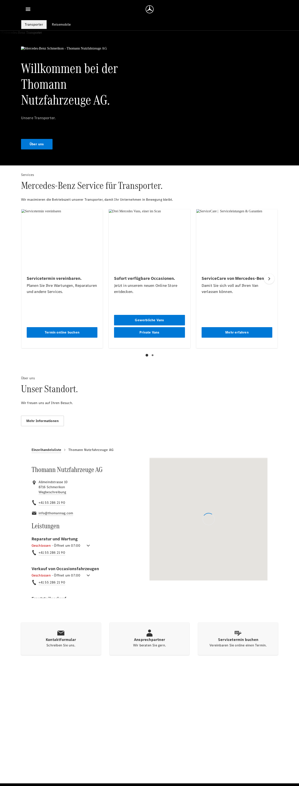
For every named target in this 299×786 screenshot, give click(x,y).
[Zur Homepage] (149, 9)
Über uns (37, 144)
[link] (52, 492)
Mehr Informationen (42, 421)
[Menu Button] (28, 9)
